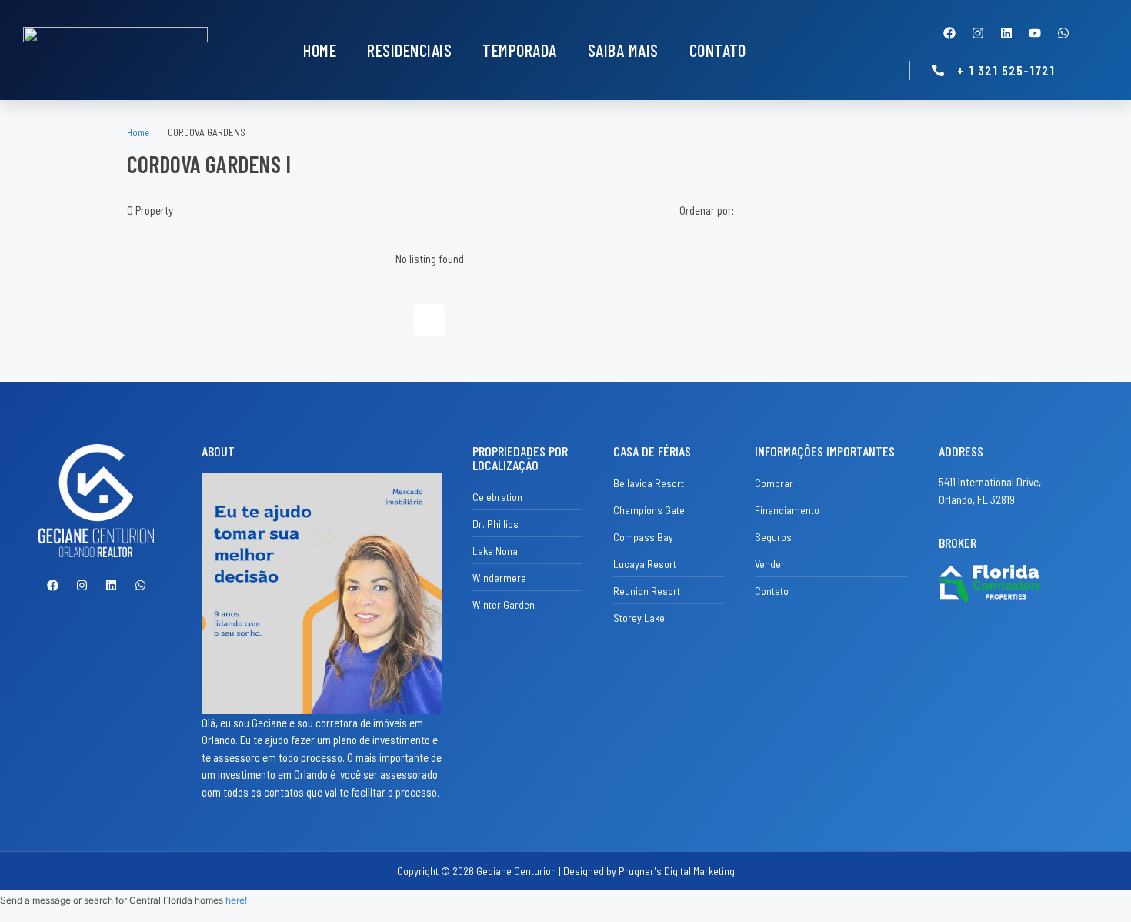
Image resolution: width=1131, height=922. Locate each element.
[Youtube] (1035, 33)
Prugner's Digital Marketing (677, 870)
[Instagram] (978, 33)
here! (236, 900)
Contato (717, 50)
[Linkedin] (1006, 33)
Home (319, 50)
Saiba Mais (623, 50)
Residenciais (409, 50)
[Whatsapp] (1063, 33)
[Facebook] (949, 33)
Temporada (519, 50)
